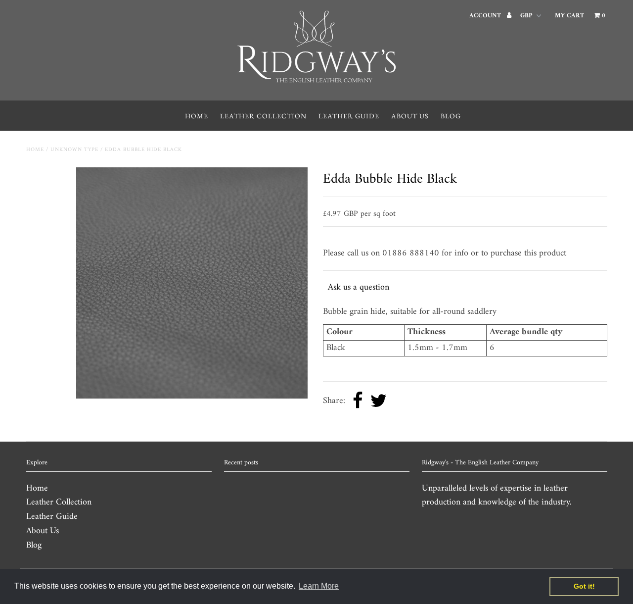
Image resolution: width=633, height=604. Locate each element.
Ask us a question (358, 287)
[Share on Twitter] (378, 401)
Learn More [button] (319, 586)
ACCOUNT (486, 15)
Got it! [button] (584, 586)
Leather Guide (348, 115)
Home (196, 115)
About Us (410, 115)
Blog (451, 115)
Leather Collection (263, 115)
